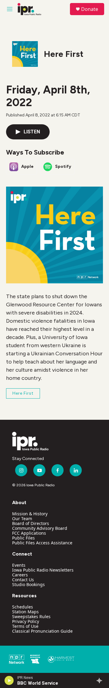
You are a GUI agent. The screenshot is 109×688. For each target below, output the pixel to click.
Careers (20, 575)
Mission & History (30, 514)
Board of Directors (30, 523)
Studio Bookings (28, 584)
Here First (63, 54)
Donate (89, 9)
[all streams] (101, 680)
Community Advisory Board (39, 528)
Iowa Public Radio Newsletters (43, 570)
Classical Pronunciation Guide (42, 631)
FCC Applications (29, 533)
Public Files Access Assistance (42, 543)
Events (18, 565)
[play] (9, 680)
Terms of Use (25, 626)
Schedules (22, 607)
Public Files (23, 538)
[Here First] (25, 54)
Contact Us (23, 579)
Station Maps (25, 612)
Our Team (22, 518)
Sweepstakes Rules (31, 616)
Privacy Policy (25, 621)
